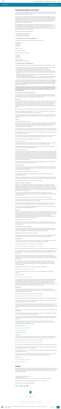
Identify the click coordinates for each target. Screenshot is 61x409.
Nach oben (30, 392)
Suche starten (59, 1)
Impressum (21, 402)
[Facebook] (26, 396)
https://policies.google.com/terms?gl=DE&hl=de (31, 322)
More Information (53, 407)
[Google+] (34, 396)
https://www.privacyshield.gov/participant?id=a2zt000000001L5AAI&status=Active (29, 246)
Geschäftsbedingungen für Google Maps (48, 322)
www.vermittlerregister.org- (39, 378)
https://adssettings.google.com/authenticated (22, 327)
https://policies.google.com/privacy (21, 330)
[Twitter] (30, 396)
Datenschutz (25, 402)
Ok (58, 407)
